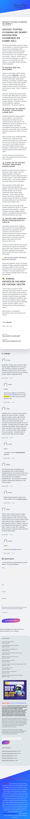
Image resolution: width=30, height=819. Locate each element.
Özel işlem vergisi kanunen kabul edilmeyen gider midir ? (14, 664)
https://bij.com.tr (19, 629)
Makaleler (9, 322)
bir (3, 326)
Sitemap (16, 631)
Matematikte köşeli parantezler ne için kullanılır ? (12, 675)
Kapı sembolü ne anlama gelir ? (11, 336)
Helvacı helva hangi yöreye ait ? (11, 341)
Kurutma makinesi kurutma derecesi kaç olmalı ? (12, 652)
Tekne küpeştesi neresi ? (7, 667)
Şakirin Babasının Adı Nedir (8, 760)
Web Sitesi (4, 598)
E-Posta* (4, 591)
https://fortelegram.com (7, 629)
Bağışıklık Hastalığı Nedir (7, 755)
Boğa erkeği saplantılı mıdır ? (8, 641)
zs (10, 326)
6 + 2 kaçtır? (5, 612)
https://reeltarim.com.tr (6, 631)
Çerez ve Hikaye (20, 5)
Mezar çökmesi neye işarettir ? (8, 660)
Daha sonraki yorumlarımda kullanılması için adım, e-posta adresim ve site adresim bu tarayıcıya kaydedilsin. (14, 608)
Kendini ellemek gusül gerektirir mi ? (9, 649)
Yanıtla (11, 378)
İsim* (3, 584)
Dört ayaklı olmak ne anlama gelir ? (9, 671)
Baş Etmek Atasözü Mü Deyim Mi (9, 751)
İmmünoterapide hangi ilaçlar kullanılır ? (10, 645)
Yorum (3, 567)
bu (7, 326)
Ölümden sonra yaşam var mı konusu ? (10, 656)
